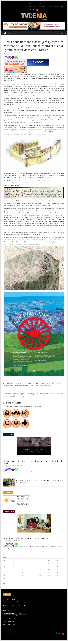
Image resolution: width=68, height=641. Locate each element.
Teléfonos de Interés (13, 602)
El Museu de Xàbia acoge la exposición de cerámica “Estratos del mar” (33, 462)
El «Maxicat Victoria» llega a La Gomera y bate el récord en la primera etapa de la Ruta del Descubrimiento (34, 395)
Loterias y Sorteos (10, 599)
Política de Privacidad (9, 624)
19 (22, 572)
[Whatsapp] (16, 57)
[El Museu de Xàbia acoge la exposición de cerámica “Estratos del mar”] (34, 438)
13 (31, 569)
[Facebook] (6, 57)
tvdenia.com (21, 53)
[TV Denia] (5, 33)
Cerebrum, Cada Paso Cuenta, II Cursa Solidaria (26, 538)
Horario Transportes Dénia (10, 616)
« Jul (4, 583)
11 (13, 569)
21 (40, 572)
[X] (13, 57)
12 (22, 569)
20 (31, 572)
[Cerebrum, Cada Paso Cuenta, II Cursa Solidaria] (34, 515)
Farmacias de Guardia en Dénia (12, 613)
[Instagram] (9, 57)
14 (40, 569)
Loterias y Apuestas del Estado (12, 619)
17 (4, 572)
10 (4, 569)
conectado (20, 407)
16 (57, 569)
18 (13, 572)
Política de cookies (8, 621)
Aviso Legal (6, 610)
